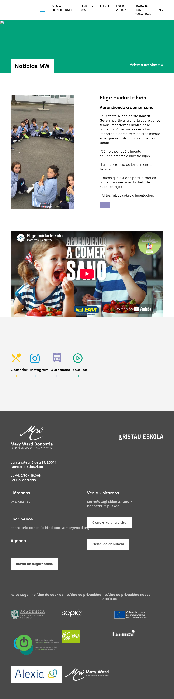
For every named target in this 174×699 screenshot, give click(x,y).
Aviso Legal (20, 595)
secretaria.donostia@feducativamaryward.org (50, 528)
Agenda (18, 540)
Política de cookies (47, 595)
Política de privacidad (83, 595)
